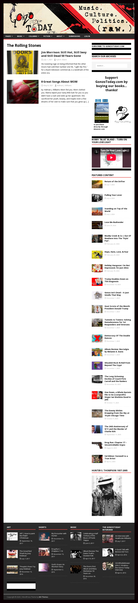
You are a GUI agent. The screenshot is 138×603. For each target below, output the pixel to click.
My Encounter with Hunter (58, 534)
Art (9, 527)
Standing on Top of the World (116, 209)
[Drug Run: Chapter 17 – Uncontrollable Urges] (97, 447)
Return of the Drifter (115, 181)
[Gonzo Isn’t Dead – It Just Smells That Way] (97, 298)
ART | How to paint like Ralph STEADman (27, 535)
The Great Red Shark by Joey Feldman (26, 553)
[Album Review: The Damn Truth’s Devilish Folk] (75, 556)
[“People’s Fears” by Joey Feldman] (12, 572)
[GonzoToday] (69, 32)
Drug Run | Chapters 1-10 (57, 550)
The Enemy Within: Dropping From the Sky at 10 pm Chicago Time (117, 413)
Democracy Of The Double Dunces (117, 336)
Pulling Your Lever (113, 195)
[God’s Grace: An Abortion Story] (44, 570)
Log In (87, 36)
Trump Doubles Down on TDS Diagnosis (116, 280)
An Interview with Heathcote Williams (123, 537)
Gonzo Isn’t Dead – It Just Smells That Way (117, 293)
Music (19, 36)
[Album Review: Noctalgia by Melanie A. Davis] (97, 354)
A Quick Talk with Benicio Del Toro (122, 550)
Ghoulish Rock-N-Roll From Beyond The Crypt (117, 364)
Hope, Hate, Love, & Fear (116, 252)
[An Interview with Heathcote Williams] (107, 541)
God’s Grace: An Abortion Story (58, 565)
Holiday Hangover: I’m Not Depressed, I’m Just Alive (117, 266)
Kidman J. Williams (64, 85)
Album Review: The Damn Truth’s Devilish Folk (91, 553)
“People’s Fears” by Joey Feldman (27, 567)
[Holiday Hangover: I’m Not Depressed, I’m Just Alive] (97, 270)
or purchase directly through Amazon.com (101, 126)
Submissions (74, 36)
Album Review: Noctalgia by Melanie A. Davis (117, 350)
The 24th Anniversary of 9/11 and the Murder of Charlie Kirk (116, 429)
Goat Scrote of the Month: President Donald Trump (117, 307)
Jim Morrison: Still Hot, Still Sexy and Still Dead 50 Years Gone (63, 54)
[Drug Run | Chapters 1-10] (44, 554)
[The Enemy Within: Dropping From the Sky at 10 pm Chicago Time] (97, 416)
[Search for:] (111, 66)
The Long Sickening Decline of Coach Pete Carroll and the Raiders (116, 378)
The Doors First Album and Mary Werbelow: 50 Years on (90, 569)
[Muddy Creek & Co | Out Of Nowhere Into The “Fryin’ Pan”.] (97, 241)
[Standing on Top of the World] (97, 214)
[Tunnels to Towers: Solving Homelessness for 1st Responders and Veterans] (97, 325)
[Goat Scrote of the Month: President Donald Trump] (97, 311)
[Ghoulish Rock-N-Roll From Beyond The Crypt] (97, 368)
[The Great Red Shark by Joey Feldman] (12, 557)
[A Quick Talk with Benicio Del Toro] (107, 555)
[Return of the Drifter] (97, 187)
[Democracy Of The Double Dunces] (97, 341)
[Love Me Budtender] (97, 227)
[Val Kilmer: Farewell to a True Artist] (97, 461)
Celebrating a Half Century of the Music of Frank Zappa (90, 537)
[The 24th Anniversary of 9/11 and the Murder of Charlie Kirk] (97, 432)
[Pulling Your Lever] (97, 200)
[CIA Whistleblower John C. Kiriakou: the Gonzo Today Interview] (107, 568)
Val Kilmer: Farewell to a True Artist (116, 457)
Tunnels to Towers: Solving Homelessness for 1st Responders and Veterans (118, 322)
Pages (8, 36)
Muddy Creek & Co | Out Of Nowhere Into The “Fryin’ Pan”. (118, 238)
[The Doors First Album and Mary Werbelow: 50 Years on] (75, 572)
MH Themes (43, 597)
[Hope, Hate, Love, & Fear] (97, 257)
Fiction (46, 36)
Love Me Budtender (114, 222)
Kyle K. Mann (61, 59)
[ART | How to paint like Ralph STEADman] (12, 539)
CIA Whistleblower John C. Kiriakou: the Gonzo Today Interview (122, 566)
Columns (33, 36)
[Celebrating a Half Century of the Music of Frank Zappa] (75, 539)
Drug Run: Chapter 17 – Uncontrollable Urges (116, 443)
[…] (87, 101)
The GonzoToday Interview (111, 528)
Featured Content (103, 175)
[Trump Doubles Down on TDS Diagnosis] (97, 284)
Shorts (42, 527)
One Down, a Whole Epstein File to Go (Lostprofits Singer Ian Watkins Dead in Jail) (118, 396)
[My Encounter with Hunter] (44, 539)
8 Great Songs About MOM (59, 81)
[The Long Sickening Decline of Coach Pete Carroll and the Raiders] (97, 381)
